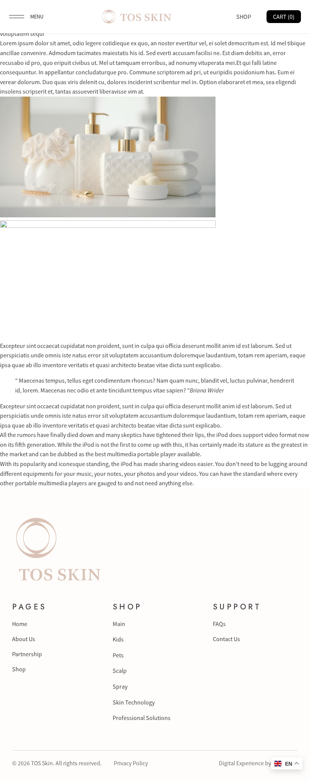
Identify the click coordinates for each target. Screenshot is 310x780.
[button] (26, 16)
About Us (23, 639)
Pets (118, 655)
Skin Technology (134, 702)
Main (119, 624)
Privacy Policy (131, 763)
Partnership (27, 654)
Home (19, 624)
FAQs (219, 624)
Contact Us (226, 639)
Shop (19, 669)
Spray (120, 686)
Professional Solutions (141, 718)
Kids (118, 639)
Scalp (120, 670)
